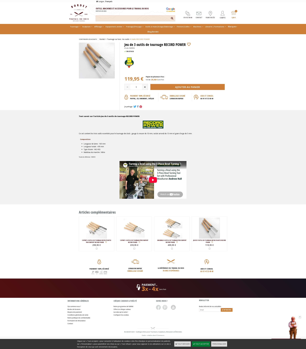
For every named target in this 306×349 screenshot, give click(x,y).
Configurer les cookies (121, 315)
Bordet (102, 39)
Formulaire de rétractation (76, 321)
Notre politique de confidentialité (79, 318)
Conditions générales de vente (78, 315)
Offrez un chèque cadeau (122, 309)
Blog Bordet (153, 31)
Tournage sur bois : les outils (118, 39)
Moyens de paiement (75, 312)
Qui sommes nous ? (74, 306)
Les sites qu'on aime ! (121, 312)
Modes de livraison (74, 309)
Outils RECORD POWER (140, 39)
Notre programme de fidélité (123, 306)
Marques (232, 26)
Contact (70, 324)
